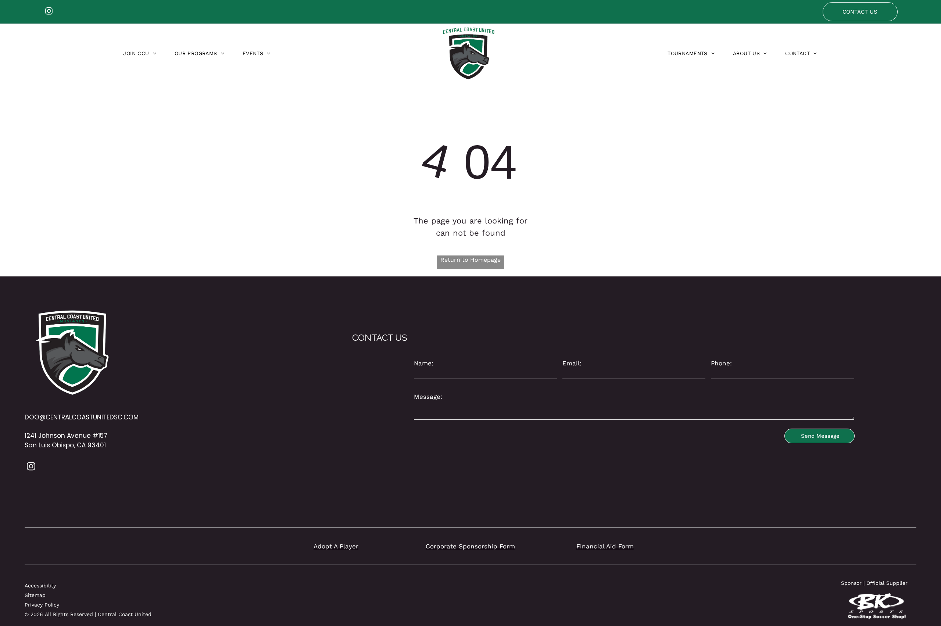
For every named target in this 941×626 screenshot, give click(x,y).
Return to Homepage (470, 259)
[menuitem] (139, 53)
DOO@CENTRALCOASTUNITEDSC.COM (82, 417)
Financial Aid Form (605, 546)
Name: (423, 363)
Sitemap (35, 595)
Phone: (721, 363)
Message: (428, 396)
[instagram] (48, 12)
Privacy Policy (42, 605)
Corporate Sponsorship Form (470, 546)
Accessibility (40, 586)
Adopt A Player (336, 546)
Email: (572, 363)
